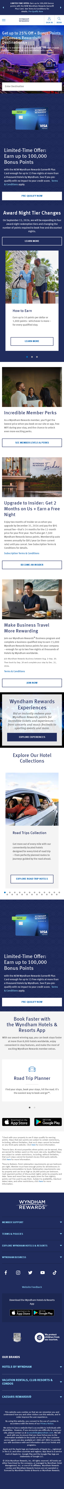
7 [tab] (34, 892)
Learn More (32, 341)
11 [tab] (54, 892)
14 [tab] (12, 894)
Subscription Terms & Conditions (21, 553)
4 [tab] (19, 892)
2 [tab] (32, 357)
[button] (3, 7)
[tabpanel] (32, 301)
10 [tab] (49, 892)
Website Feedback (32, 1287)
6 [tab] (29, 892)
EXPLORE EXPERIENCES (32, 737)
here (33, 1145)
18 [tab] (32, 894)
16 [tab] (22, 894)
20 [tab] (42, 894)
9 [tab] (44, 892)
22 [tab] (52, 894)
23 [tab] (57, 894)
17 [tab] (27, 894)
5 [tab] (24, 892)
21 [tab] (47, 894)
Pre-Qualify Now (36, 12)
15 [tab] (17, 894)
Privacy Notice (46, 1424)
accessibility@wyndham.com (40, 1433)
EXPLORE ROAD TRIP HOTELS (32, 879)
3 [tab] (37, 357)
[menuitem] (4, 20)
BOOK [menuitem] (59, 23)
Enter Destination (14, 86)
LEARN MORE (32, 241)
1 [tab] (27, 357)
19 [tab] (37, 894)
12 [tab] (59, 892)
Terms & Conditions (14, 671)
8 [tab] (39, 892)
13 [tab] (7, 894)
